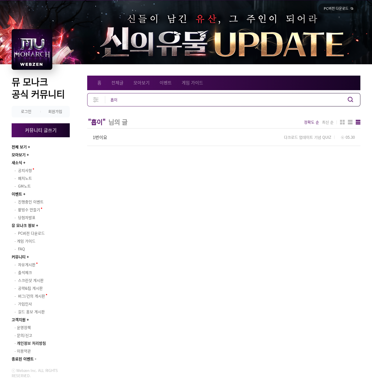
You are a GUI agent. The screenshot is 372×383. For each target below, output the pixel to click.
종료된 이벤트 (23, 358)
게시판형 (358, 122)
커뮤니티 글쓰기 (41, 130)
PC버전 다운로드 (336, 8)
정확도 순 (311, 122)
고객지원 (19, 319)
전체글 (117, 82)
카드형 (342, 122)
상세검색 (96, 99)
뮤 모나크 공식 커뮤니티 (38, 88)
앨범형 (350, 122)
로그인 (26, 111)
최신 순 (328, 122)
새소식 (17, 162)
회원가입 (55, 111)
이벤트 (17, 194)
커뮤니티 (19, 256)
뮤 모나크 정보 (23, 225)
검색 (350, 99)
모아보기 (19, 154)
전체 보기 (19, 146)
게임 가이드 (192, 82)
